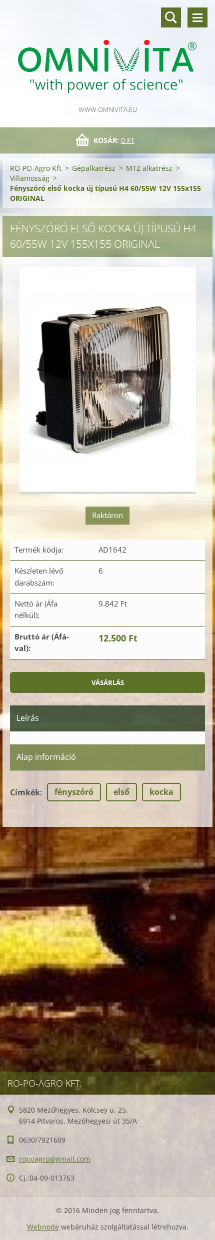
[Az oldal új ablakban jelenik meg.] (108, 380)
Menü (198, 17)
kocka (162, 791)
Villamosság (30, 178)
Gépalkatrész (94, 168)
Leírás (27, 717)
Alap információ (46, 756)
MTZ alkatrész (149, 168)
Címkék (25, 792)
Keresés (171, 17)
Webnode (43, 1227)
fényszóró (74, 791)
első (122, 791)
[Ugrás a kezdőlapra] (107, 52)
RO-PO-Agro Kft (36, 168)
